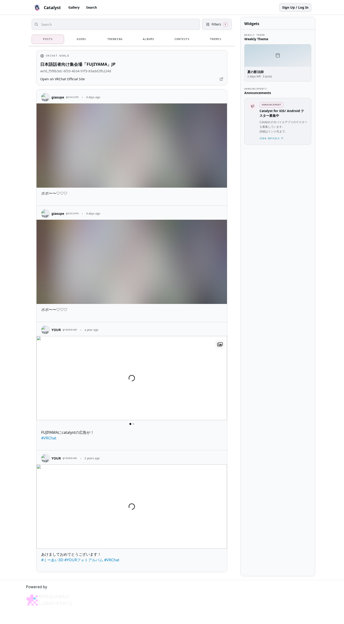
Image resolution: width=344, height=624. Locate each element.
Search (91, 7)
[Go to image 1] (130, 424)
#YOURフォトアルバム (83, 559)
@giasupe (72, 97)
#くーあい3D (52, 559)
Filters (219, 24)
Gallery (74, 7)
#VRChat (48, 438)
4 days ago (93, 97)
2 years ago (92, 458)
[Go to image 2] (133, 424)
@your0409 (70, 329)
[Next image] (221, 378)
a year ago (91, 330)
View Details (270, 138)
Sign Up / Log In (295, 7)
